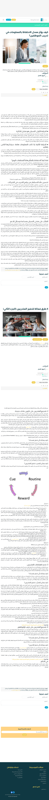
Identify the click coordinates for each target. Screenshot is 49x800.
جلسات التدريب (15, 539)
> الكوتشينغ (43, 777)
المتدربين (34, 553)
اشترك (24, 734)
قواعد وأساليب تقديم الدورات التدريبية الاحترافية (33, 625)
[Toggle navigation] (3, 20)
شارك (33, 89)
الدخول (13, 19)
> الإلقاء (44, 771)
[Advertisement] (24, 8)
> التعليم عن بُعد (42, 775)
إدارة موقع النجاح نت (15, 690)
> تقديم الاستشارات (42, 779)
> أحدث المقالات (42, 769)
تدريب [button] (45, 66)
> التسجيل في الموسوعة (17, 771)
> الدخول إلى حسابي (18, 773)
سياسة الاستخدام (8, 794)
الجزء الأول (42, 343)
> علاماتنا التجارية (19, 775)
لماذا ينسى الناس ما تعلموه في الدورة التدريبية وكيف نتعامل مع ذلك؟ (28, 659)
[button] (24, 95)
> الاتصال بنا (20, 777)
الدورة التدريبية (23, 647)
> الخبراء (44, 783)
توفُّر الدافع (28, 427)
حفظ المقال (44, 82)
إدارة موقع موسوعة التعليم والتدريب (12, 270)
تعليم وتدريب (39, 81)
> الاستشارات (43, 781)
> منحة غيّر (43, 789)
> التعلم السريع (43, 773)
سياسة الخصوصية (14, 794)
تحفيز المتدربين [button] (37, 339)
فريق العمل (41, 75)
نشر (46, 287)
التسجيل (8, 19)
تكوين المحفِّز (27, 505)
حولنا (19, 794)
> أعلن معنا (20, 769)
